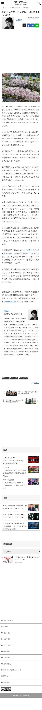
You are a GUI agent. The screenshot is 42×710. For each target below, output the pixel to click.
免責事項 (6, 682)
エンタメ (6, 467)
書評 (5, 498)
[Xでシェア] (24, 25)
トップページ (8, 620)
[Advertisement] (21, 50)
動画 (5, 450)
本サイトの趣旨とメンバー (12, 670)
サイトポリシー (8, 645)
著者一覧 (6, 633)
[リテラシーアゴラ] (7, 560)
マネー (6, 378)
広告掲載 (6, 657)
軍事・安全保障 (8, 480)
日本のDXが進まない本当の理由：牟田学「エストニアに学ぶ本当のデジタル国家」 (15, 526)
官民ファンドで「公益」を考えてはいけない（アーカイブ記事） (15, 516)
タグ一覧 (6, 639)
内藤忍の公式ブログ (13, 301)
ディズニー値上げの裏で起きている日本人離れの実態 (15, 462)
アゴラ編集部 (18, 562)
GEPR (5, 626)
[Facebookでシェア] (29, 25)
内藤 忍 (19, 20)
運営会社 (6, 676)
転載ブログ (24, 378)
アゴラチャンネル (9, 458)
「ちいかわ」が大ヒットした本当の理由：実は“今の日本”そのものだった (15, 473)
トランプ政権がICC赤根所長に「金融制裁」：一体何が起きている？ (15, 485)
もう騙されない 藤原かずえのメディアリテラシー (27, 558)
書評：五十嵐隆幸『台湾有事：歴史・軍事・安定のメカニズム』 (15, 507)
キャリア (14, 378)
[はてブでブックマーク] (33, 25)
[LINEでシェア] (37, 25)
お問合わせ (7, 664)
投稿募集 (6, 651)
